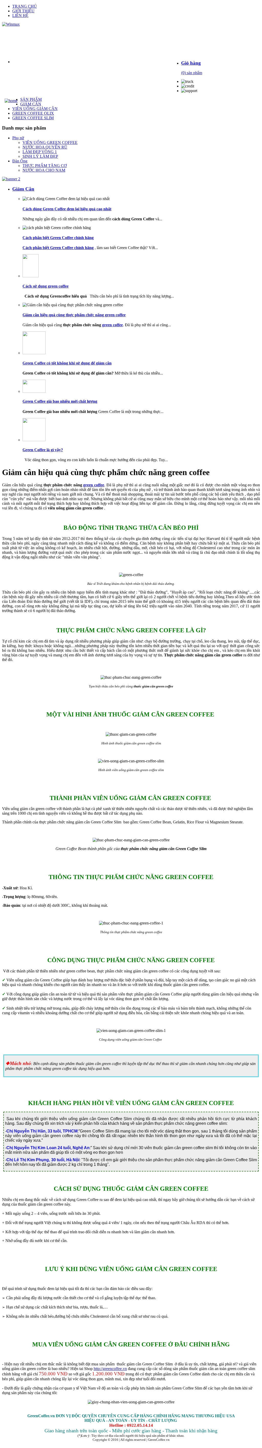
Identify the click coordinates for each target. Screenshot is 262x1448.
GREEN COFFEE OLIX (33, 113)
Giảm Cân (23, 189)
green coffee (112, 325)
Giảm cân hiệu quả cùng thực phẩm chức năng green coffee (74, 315)
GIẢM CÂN (30, 104)
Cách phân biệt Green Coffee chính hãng (58, 237)
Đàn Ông (19, 161)
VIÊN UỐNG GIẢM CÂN (35, 108)
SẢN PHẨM (31, 99)
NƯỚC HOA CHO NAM (44, 170)
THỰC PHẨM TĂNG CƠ (45, 165)
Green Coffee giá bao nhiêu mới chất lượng (60, 401)
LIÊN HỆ (20, 15)
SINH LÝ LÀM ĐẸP (40, 156)
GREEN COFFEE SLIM (33, 118)
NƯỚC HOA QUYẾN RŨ (45, 147)
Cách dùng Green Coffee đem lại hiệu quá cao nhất (67, 209)
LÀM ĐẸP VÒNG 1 (40, 152)
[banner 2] (11, 179)
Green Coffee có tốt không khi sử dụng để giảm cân (67, 363)
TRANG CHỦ (24, 6)
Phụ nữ (18, 138)
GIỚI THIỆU (23, 11)
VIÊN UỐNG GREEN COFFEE (50, 142)
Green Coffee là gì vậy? (43, 450)
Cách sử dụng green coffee (46, 286)
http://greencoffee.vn (110, 1368)
